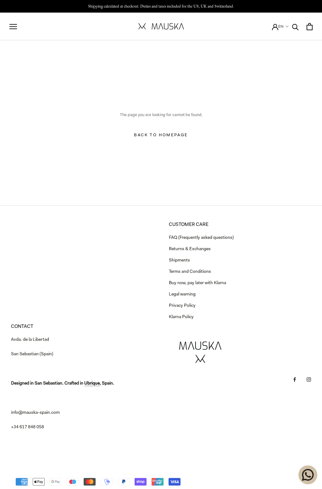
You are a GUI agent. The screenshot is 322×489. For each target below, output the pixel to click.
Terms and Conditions (190, 272)
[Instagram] (309, 379)
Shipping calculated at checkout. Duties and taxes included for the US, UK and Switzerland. (161, 6)
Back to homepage (161, 135)
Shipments (179, 260)
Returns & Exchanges (190, 249)
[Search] (295, 26)
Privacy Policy (182, 306)
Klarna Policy (181, 317)
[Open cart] (310, 26)
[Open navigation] (13, 26)
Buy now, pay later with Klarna (197, 283)
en (280, 26)
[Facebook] (294, 379)
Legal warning (182, 294)
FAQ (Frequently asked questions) (201, 238)
